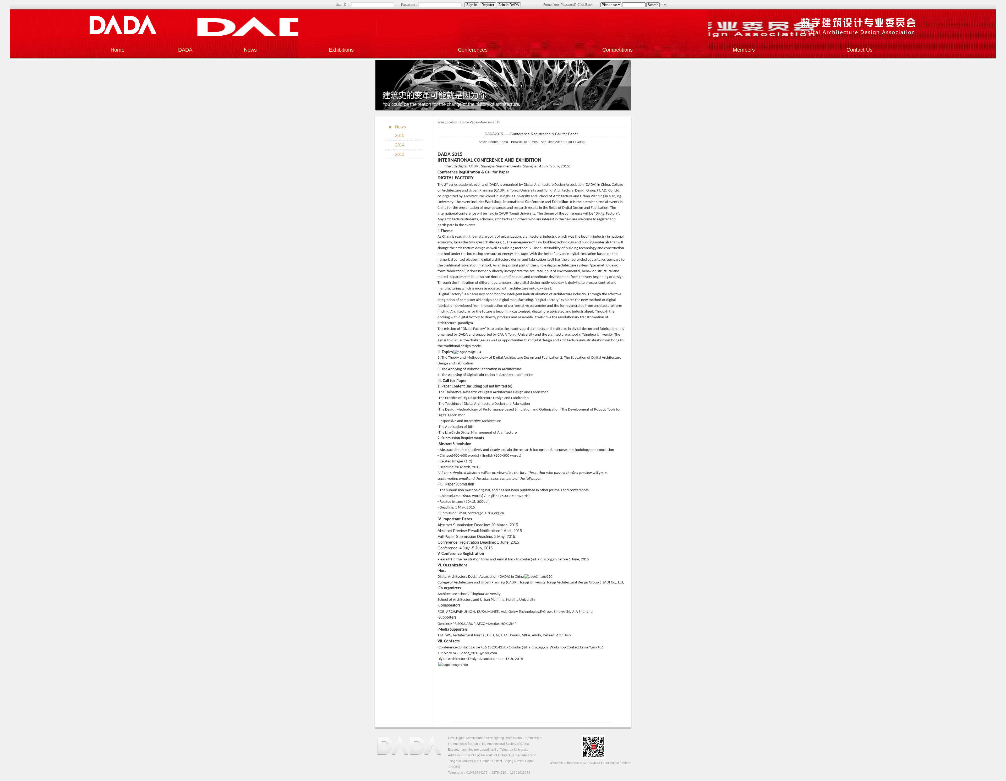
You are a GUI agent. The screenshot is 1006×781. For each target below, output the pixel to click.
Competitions (617, 50)
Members (744, 50)
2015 (399, 135)
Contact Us (859, 50)
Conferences (473, 50)
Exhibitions (341, 50)
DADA (185, 50)
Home (117, 50)
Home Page (468, 122)
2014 (399, 145)
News (250, 50)
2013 (399, 154)
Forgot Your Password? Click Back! (568, 5)
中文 (663, 5)
